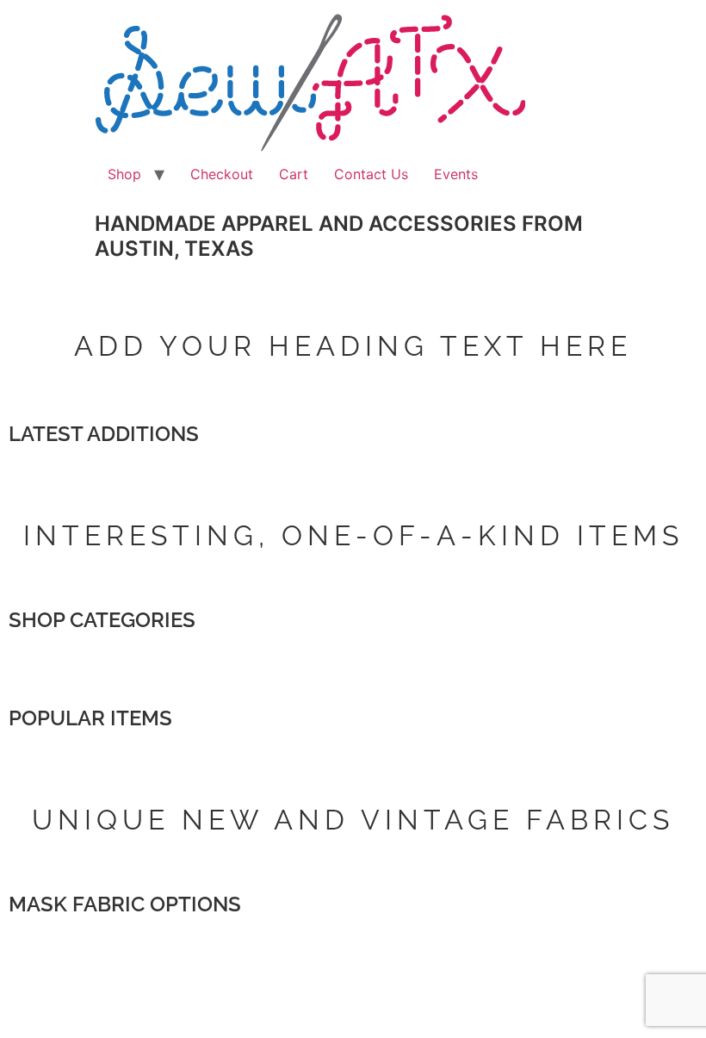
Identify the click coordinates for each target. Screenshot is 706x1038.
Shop (124, 174)
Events (456, 174)
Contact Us (371, 174)
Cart (293, 174)
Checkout (221, 174)
